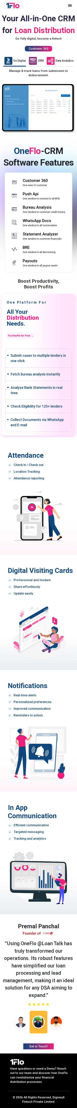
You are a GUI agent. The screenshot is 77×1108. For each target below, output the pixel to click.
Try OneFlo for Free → (20, 335)
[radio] (29, 1004)
